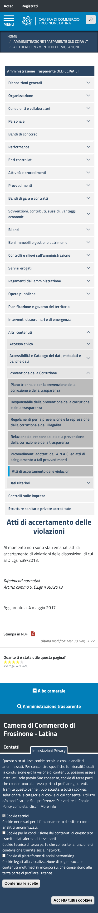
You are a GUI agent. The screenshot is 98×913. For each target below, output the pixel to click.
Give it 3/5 (14, 662)
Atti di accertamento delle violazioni (41, 471)
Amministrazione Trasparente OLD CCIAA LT (51, 41)
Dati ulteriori (20, 483)
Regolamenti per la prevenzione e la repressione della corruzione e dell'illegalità (50, 422)
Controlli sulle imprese (26, 496)
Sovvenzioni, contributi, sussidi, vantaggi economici (42, 214)
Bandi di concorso (22, 134)
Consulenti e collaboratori (29, 108)
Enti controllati (20, 160)
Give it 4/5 (18, 662)
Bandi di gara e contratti (28, 198)
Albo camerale (51, 690)
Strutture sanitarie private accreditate (39, 508)
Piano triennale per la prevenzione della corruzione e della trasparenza (43, 387)
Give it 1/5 (6, 662)
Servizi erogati (20, 268)
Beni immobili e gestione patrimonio (37, 242)
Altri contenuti (20, 332)
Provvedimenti (20, 185)
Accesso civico (21, 344)
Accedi (9, 6)
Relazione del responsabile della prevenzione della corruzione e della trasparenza (47, 439)
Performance (18, 147)
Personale (16, 121)
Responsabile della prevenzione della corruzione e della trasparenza (50, 404)
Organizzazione (20, 95)
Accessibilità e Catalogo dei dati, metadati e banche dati (45, 358)
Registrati (30, 6)
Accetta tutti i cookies (73, 900)
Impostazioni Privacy (49, 750)
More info (48, 806)
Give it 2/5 (10, 662)
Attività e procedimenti (27, 172)
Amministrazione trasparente (52, 706)
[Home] (50, 21)
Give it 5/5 (22, 662)
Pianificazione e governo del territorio (38, 306)
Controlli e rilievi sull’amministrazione (39, 255)
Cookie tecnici (17, 816)
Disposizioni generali (25, 83)
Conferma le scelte (21, 883)
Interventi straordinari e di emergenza (39, 319)
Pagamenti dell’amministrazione (34, 281)
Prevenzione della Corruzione (33, 373)
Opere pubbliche (21, 294)
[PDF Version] (33, 634)
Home (12, 36)
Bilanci (13, 229)
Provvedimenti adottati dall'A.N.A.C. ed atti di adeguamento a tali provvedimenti (48, 456)
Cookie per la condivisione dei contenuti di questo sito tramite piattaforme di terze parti (47, 835)
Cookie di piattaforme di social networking (40, 856)
